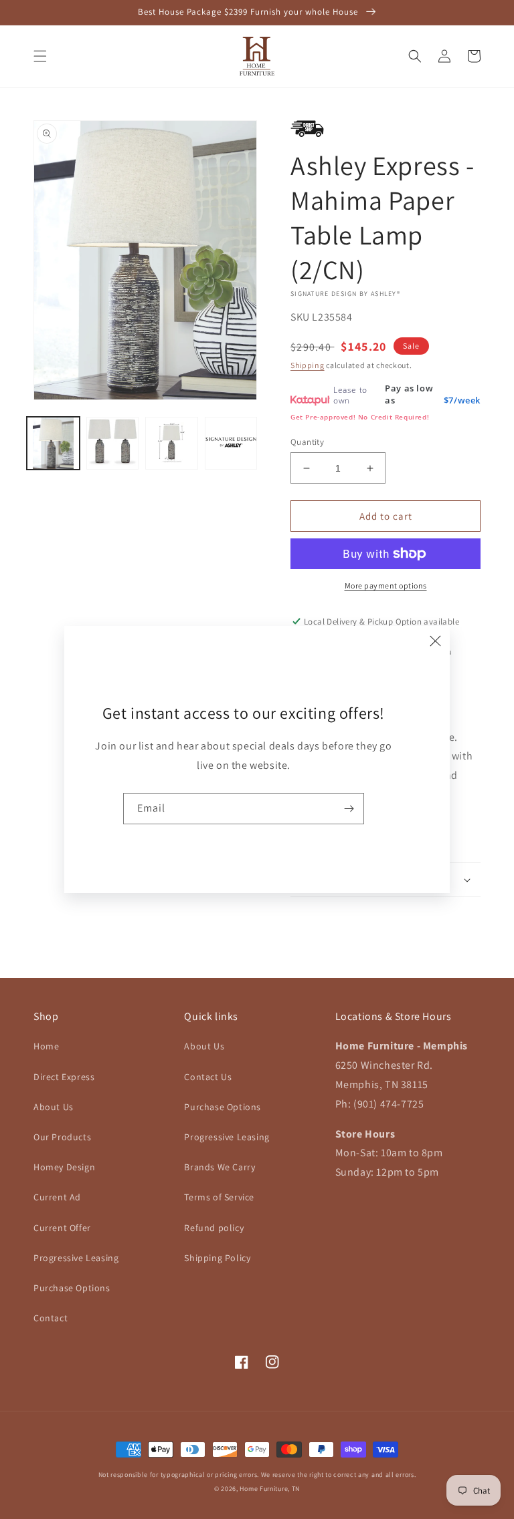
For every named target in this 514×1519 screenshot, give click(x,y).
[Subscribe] (348, 808)
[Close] (435, 640)
